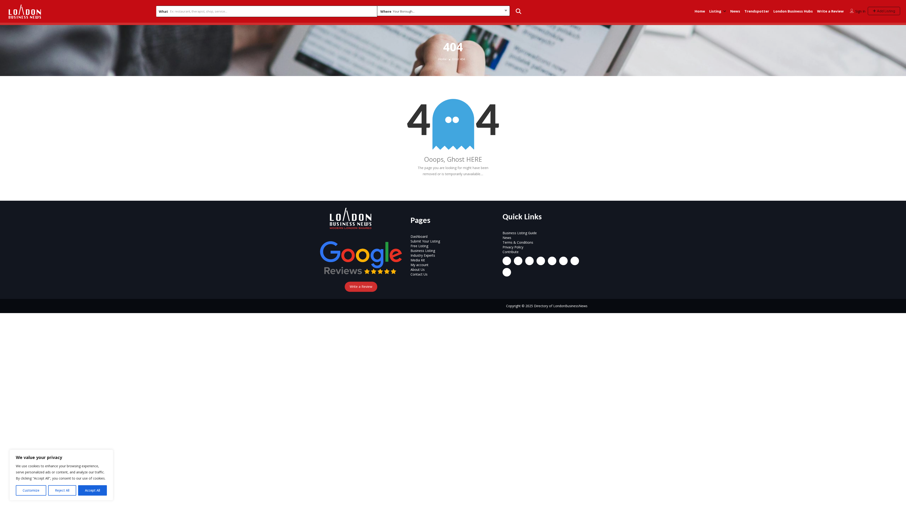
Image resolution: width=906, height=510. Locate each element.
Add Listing (885, 11)
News (735, 11)
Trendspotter (756, 11)
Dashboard (419, 236)
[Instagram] (518, 261)
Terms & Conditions (518, 242)
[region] (61, 475)
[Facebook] (507, 261)
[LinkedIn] (529, 261)
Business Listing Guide (520, 233)
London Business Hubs (793, 11)
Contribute (511, 252)
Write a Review (830, 11)
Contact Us (419, 274)
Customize (31, 490)
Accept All (92, 490)
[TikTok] (541, 261)
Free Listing (419, 246)
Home (700, 11)
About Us (418, 269)
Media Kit (418, 260)
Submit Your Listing (425, 241)
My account (419, 265)
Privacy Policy (513, 247)
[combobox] (444, 11)
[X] (552, 261)
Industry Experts (423, 255)
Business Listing (423, 250)
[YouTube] (563, 261)
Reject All (62, 490)
